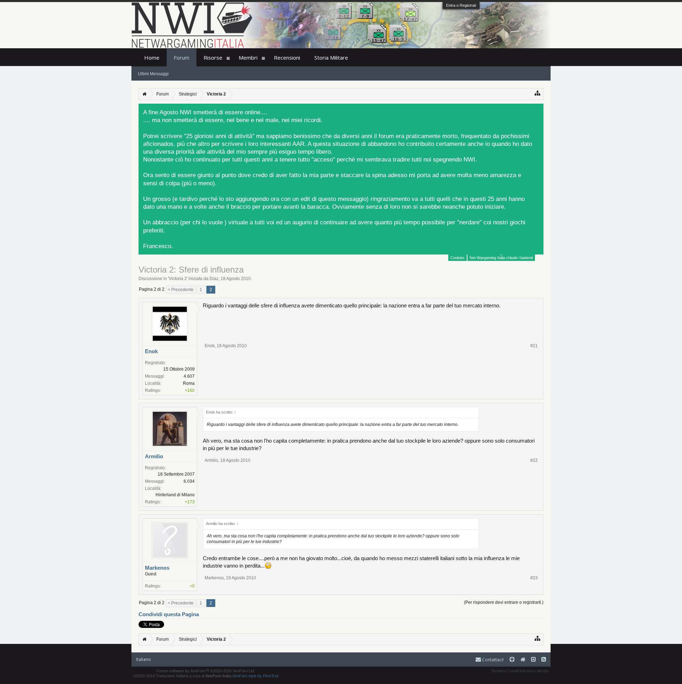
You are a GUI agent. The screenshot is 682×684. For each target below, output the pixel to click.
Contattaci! (492, 660)
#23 (534, 577)
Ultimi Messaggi (153, 73)
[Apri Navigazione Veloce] (538, 93)
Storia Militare (331, 57)
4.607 (189, 376)
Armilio (154, 456)
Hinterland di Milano (175, 494)
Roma (189, 383)
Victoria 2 (178, 278)
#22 (534, 460)
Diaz (214, 278)
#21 (534, 345)
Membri (248, 57)
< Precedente (181, 289)
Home (151, 57)
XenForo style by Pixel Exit (255, 676)
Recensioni (287, 57)
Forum (181, 57)
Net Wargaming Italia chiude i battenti (501, 258)
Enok (151, 351)
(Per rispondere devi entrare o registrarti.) (503, 602)
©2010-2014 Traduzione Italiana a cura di (182, 676)
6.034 (189, 481)
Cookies (457, 258)
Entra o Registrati (461, 5)
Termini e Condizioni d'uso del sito (520, 671)
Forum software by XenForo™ (206, 671)
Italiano (143, 659)
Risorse (213, 57)
